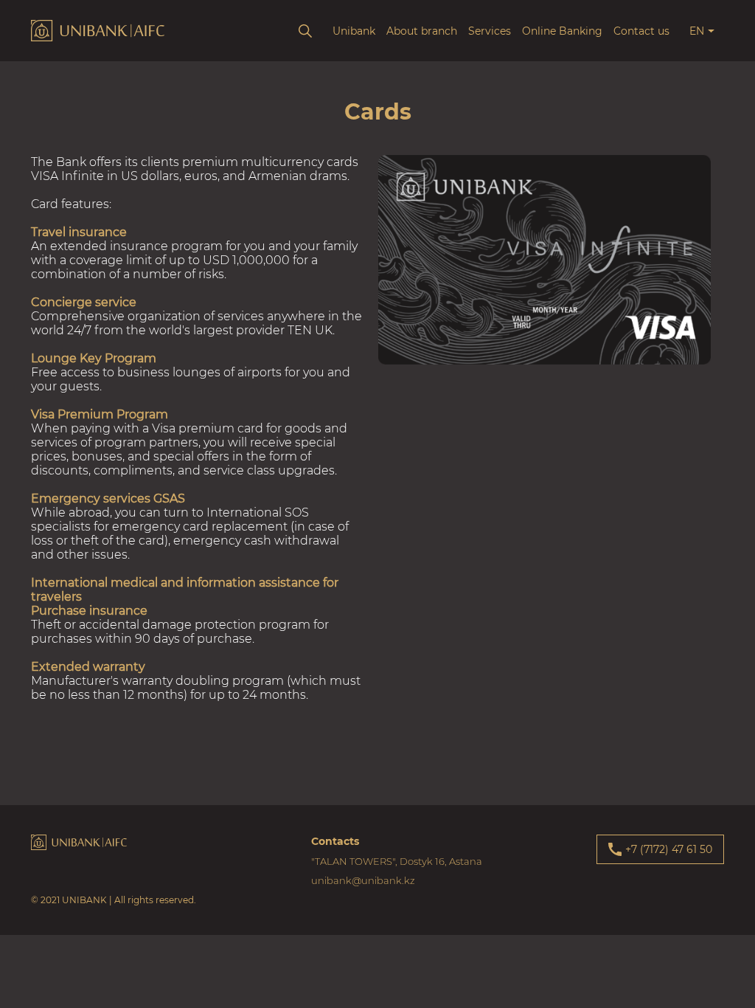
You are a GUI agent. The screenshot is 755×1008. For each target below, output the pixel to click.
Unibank (354, 31)
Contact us (641, 31)
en (696, 31)
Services (489, 31)
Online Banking (562, 31)
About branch (421, 31)
